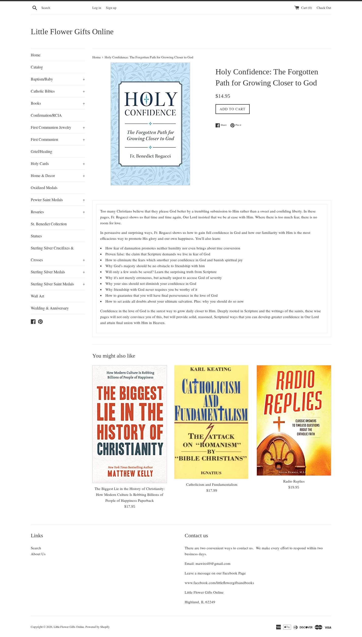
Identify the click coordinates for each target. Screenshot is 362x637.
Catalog (37, 66)
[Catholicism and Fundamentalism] (211, 422)
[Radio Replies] (294, 420)
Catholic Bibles (58, 91)
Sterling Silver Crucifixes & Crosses (58, 253)
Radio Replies (294, 481)
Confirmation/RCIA (46, 115)
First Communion (58, 139)
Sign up (111, 7)
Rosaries (58, 211)
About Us (38, 553)
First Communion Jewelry (58, 127)
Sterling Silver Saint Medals (58, 283)
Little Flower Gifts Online (72, 31)
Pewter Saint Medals (58, 199)
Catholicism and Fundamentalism (211, 484)
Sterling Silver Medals (58, 271)
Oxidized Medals (44, 187)
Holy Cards (58, 163)
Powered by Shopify (97, 627)
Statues (36, 235)
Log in (96, 7)
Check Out (324, 7)
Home (35, 54)
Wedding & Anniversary (50, 307)
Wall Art (37, 295)
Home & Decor (58, 175)
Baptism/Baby (58, 79)
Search (36, 547)
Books (58, 103)
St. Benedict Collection (49, 223)
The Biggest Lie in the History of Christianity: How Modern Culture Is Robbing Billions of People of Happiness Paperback (130, 494)
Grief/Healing (41, 151)
